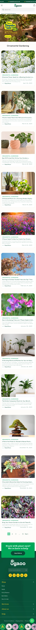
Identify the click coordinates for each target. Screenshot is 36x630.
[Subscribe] (26, 570)
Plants (3, 586)
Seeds (3, 589)
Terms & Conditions (9, 621)
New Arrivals (5, 599)
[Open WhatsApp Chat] (32, 620)
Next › (27, 534)
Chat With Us (18, 553)
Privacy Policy (28, 621)
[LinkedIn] (22, 575)
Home (2, 13)
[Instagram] (14, 575)
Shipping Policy (19, 621)
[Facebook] (10, 575)
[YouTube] (18, 575)
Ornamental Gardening (10, 13)
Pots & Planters (5, 592)
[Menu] (1, 5)
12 (22, 534)
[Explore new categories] (18, 28)
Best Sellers (5, 596)
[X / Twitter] (25, 575)
